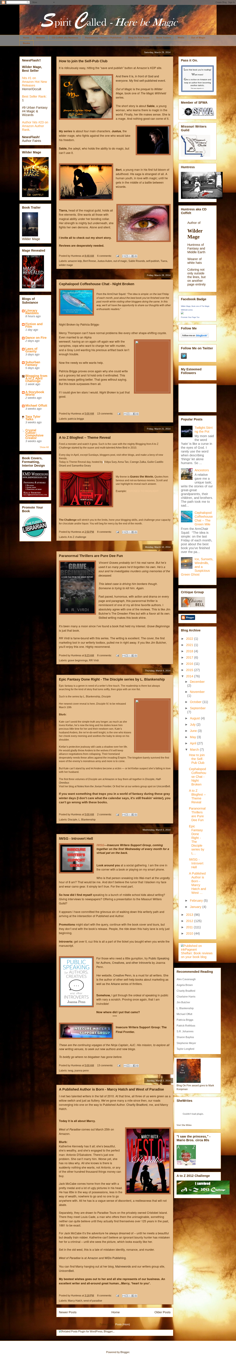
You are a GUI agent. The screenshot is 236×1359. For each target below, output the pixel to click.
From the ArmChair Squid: (111, 294)
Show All (44, 447)
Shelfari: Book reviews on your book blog (197, 955)
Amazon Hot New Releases (34, 83)
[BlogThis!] (126, 256)
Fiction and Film (34, 325)
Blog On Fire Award (138, 37)
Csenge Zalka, (138, 462)
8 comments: (104, 532)
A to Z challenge (77, 537)
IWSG (100, 845)
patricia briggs (76, 418)
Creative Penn (121, 975)
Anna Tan (123, 462)
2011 (190, 927)
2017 (190, 657)
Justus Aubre (104, 261)
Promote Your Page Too (190, 317)
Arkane (115, 984)
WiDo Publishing (115, 1258)
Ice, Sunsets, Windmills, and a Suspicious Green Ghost (197, 566)
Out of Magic (198, 37)
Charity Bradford (136, 1104)
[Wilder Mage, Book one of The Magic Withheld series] (182, 313)
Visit (184, 1125)
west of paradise (92, 1300)
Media (181, 37)
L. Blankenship (87, 819)
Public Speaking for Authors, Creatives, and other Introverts (132, 960)
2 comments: (104, 814)
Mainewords (123, 1266)
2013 (190, 914)
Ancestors (202, 470)
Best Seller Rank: (34, 96)
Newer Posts (68, 1312)
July (193, 724)
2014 (190, 676)
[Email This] (123, 256)
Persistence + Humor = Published (103, 37)
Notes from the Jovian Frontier (94, 786)
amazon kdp (75, 261)
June (194, 731)
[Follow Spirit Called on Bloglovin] (195, 336)
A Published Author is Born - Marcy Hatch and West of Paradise (111, 1089)
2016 (190, 663)
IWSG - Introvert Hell (76, 839)
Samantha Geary (81, 465)
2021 (190, 645)
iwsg (70, 1070)
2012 (190, 921)
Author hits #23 (33, 122)
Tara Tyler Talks (32, 418)
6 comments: (104, 256)
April (193, 743)
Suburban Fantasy (32, 363)
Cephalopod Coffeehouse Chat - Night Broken (96, 284)
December (197, 681)
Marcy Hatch (75, 1300)
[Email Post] (117, 256)
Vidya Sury (110, 462)
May (193, 737)
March (195, 749)
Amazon (109, 779)
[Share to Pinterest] (135, 256)
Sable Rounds (136, 261)
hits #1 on (29, 78)
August (195, 718)
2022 (190, 638)
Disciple (72, 819)
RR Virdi (94, 660)
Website (40, 37)
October (196, 702)
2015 (190, 670)
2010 (190, 933)
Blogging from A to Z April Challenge (36, 378)
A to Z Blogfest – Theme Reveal (85, 438)
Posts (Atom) (122, 1324)
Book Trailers (163, 37)
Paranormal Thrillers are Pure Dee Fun (91, 556)
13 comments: (105, 413)
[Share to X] (129, 256)
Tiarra (164, 261)
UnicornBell (66, 1270)
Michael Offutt (36, 405)
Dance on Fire (36, 337)
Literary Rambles (32, 312)
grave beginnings (78, 660)
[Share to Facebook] (132, 256)
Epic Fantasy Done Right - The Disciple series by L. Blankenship (112, 679)
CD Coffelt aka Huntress (65, 37)
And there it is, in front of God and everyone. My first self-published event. (141, 78)
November (197, 692)
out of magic (120, 261)
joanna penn (81, 1070)
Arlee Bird (121, 447)
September (198, 708)
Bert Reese (89, 261)
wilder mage (66, 265)
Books (26, 43)
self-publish (152, 261)
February (197, 900)
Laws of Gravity (31, 350)
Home (26, 37)
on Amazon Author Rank (35, 126)
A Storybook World (34, 393)
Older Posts (162, 1312)
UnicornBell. (164, 786)
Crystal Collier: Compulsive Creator (34, 434)
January (196, 907)
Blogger (124, 1352)
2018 (190, 651)
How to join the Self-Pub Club (83, 61)
